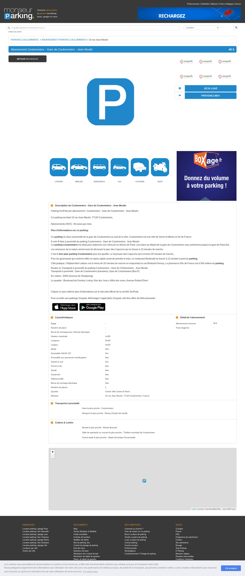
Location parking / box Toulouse (36, 537)
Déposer (214, 4)
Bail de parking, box (82, 543)
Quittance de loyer (81, 551)
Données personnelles (185, 556)
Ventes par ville (29, 551)
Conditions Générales (184, 559)
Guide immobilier (80, 534)
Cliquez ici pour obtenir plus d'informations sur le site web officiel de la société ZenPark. (95, 291)
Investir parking (131, 543)
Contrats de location (82, 537)
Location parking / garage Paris (35, 529)
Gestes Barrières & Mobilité (85, 531)
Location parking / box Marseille (36, 531)
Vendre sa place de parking (136, 537)
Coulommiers (107, 408)
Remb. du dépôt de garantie (85, 559)
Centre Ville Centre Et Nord (117, 391)
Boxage (179, 545)
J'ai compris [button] (231, 568)
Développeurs (130, 551)
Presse (178, 531)
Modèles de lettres (81, 540)
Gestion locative (131, 545)
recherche (27, 59)
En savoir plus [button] (90, 571)
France (222, 4)
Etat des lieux (79, 548)
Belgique (230, 4)
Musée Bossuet (110, 427)
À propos (179, 529)
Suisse (238, 4)
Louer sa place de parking (135, 540)
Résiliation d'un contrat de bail (86, 554)
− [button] (53, 456)
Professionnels (193, 4)
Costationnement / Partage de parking (140, 554)
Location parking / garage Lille (35, 545)
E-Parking (180, 551)
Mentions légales (183, 554)
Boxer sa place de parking (135, 534)
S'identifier (205, 4)
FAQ (177, 534)
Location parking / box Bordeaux (36, 543)
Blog (75, 529)
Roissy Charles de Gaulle (116, 413)
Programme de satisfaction (187, 537)
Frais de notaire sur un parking (137, 531)
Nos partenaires (182, 543)
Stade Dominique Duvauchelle (121, 437)
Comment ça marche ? (134, 529)
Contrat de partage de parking (86, 545)
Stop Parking (181, 548)
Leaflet (194, 509)
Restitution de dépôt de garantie (87, 556)
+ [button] (53, 452)
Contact (179, 540)
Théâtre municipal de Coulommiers (139, 432)
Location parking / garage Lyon (35, 534)
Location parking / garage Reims (36, 540)
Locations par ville (30, 548)
